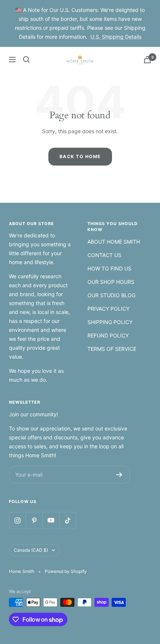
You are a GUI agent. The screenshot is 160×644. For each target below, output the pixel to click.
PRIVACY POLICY (108, 308)
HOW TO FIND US (109, 268)
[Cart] (147, 59)
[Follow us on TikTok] (67, 520)
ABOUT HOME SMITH (113, 241)
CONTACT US (104, 255)
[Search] (26, 59)
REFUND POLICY (108, 335)
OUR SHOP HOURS (110, 282)
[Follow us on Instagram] (17, 520)
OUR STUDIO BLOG (111, 295)
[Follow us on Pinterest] (34, 520)
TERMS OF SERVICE (111, 349)
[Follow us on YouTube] (50, 520)
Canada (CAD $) (31, 550)
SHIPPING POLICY (109, 322)
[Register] (119, 474)
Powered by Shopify (66, 571)
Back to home (80, 156)
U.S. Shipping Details (115, 36)
